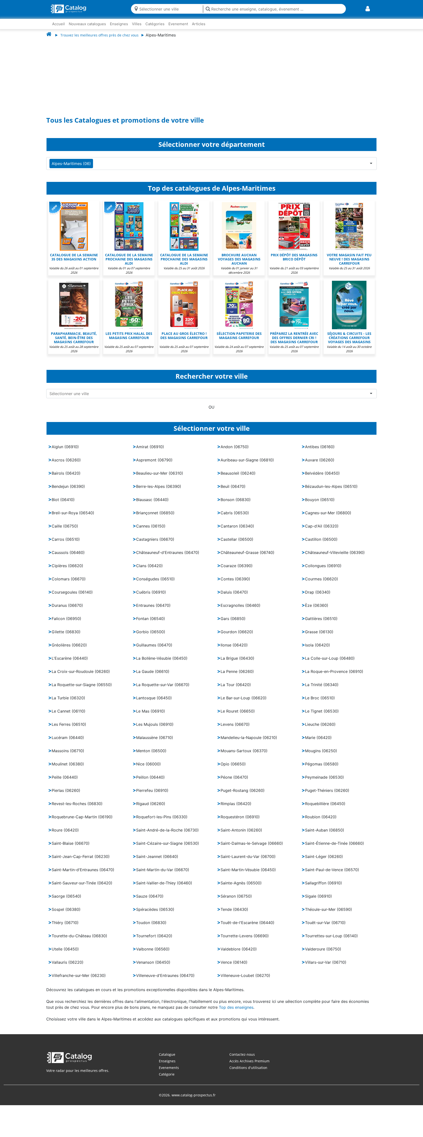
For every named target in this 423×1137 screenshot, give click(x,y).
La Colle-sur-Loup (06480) (330, 663)
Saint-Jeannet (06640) (157, 861)
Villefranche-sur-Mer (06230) (79, 980)
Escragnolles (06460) (240, 610)
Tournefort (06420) (154, 940)
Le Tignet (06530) (322, 716)
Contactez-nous (242, 1059)
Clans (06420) (149, 570)
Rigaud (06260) (150, 808)
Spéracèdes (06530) (155, 914)
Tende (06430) (234, 914)
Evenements (169, 1072)
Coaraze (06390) (237, 570)
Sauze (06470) (150, 901)
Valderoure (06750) (323, 953)
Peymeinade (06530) (324, 782)
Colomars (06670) (69, 583)
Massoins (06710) (68, 755)
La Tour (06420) (236, 689)
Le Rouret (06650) (238, 716)
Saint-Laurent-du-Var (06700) (248, 861)
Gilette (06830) (66, 636)
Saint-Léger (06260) (324, 861)
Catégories (154, 24)
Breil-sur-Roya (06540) (73, 517)
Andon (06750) (235, 451)
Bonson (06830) (236, 504)
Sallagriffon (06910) (323, 887)
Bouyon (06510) (320, 504)
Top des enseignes (236, 1012)
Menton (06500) (151, 755)
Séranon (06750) (236, 901)
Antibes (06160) (320, 451)
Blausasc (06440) (152, 504)
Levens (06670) (235, 729)
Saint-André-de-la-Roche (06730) (167, 834)
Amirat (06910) (150, 451)
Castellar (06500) (237, 544)
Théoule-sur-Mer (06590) (328, 914)
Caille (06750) (65, 530)
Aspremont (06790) (154, 464)
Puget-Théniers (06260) (327, 795)
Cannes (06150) (150, 530)
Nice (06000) (148, 768)
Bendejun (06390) (68, 491)
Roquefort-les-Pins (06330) (162, 821)
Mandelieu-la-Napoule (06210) (249, 742)
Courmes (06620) (321, 583)
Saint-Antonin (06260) (241, 834)
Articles (198, 24)
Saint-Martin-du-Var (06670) (162, 874)
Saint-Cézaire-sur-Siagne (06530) (167, 848)
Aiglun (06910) (65, 451)
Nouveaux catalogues (87, 24)
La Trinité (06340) (322, 689)
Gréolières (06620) (69, 649)
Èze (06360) (316, 610)
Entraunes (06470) (153, 610)
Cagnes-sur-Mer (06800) (328, 517)
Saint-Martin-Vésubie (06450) (248, 874)
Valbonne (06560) (153, 953)
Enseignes (119, 24)
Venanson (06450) (153, 967)
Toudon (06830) (151, 927)
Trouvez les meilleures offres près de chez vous (99, 35)
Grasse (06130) (319, 636)
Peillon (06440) (150, 782)
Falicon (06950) (66, 623)
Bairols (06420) (66, 478)
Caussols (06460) (68, 557)
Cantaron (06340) (237, 530)
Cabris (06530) (235, 517)
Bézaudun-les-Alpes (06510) (331, 491)
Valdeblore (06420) (239, 953)
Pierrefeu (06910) (152, 795)
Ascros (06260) (66, 464)
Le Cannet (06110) (68, 716)
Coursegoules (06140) (72, 597)
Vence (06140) (234, 967)
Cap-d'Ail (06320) (322, 530)
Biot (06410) (63, 504)
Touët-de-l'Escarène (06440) (247, 927)
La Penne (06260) (237, 676)
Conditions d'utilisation (248, 1072)
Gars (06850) (233, 623)
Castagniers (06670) (155, 544)
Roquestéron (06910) (240, 821)
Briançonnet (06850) (155, 517)
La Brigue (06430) (237, 663)
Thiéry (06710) (65, 927)
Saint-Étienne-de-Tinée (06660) (334, 848)
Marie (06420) (318, 742)
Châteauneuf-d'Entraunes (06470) (167, 557)
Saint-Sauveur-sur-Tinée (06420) (82, 887)
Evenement (178, 24)
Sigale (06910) (318, 901)
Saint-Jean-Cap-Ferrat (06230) (81, 861)
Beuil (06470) (233, 491)
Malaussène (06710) (154, 742)
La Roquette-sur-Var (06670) (162, 689)
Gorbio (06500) (150, 636)
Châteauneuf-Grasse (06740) (247, 557)
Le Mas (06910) (150, 716)
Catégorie (167, 1079)
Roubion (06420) (321, 821)
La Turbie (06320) (68, 702)
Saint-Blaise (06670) (71, 848)
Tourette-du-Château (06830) (79, 940)
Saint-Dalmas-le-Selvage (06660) (252, 848)
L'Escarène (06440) (70, 663)
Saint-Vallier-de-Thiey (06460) (164, 887)
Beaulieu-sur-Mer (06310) (159, 478)
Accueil (58, 24)
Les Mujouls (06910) (155, 729)
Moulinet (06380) (68, 768)
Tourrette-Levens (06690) (245, 940)
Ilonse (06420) (234, 649)
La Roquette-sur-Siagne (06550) (82, 689)
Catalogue (167, 1059)
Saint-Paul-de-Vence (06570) (332, 874)
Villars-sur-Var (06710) (325, 967)
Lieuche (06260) (320, 729)
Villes (136, 24)
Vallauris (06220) (67, 967)
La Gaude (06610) (152, 676)
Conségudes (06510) (155, 583)
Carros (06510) (66, 544)
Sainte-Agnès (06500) (241, 887)
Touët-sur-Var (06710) (325, 927)
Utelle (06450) (65, 953)
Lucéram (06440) (68, 742)
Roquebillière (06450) (325, 808)
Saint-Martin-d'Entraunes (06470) (83, 874)
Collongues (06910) (323, 570)
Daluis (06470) (234, 597)
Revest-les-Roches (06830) (77, 808)
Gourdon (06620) (237, 636)
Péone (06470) (234, 782)
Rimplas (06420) (236, 808)
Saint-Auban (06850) (324, 834)
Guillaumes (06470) (154, 649)
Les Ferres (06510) (69, 729)
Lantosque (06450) (154, 702)
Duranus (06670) (67, 610)
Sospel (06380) (66, 914)
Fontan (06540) (150, 623)
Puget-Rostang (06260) (243, 795)
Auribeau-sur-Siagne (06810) (247, 464)
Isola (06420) (317, 649)
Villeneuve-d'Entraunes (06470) (165, 980)
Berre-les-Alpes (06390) (158, 491)
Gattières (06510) (321, 623)
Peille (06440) (65, 782)
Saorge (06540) (66, 901)
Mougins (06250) (321, 755)
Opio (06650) (233, 768)
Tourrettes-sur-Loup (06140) (331, 940)
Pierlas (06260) (66, 795)
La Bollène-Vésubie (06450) (162, 663)
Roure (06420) (65, 834)
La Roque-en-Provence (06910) (334, 676)
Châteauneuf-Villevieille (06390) (335, 557)
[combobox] (170, 8)
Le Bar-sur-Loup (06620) (244, 702)
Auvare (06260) (319, 464)
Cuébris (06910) (151, 597)
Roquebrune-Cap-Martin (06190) (82, 821)
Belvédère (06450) (322, 478)
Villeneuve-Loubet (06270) (245, 980)
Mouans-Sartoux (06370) (244, 755)
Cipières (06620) (67, 570)
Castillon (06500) (321, 544)
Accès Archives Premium (249, 1066)
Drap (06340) (317, 597)
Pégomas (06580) (322, 768)
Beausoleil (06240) (238, 478)
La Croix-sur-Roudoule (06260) (81, 676)
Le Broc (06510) (320, 702)
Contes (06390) (235, 583)
